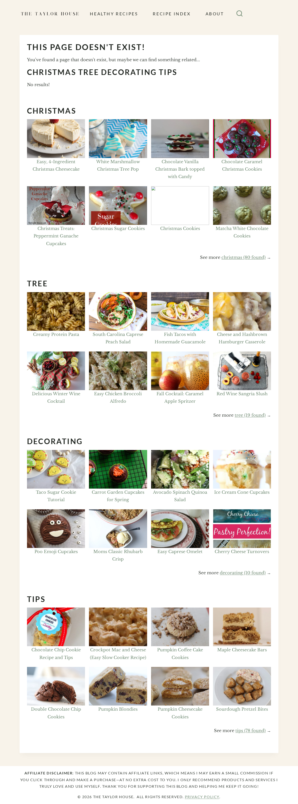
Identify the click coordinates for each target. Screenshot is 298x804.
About (215, 13)
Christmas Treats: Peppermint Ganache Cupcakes (56, 236)
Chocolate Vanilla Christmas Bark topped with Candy (180, 169)
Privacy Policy (202, 796)
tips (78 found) (250, 730)
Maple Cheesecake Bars (242, 649)
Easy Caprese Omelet (180, 551)
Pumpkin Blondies (118, 709)
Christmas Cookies (180, 228)
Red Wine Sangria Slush (242, 393)
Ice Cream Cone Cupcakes (242, 492)
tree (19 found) (250, 415)
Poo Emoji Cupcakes (56, 551)
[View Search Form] (239, 14)
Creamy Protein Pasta (56, 334)
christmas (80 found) (243, 257)
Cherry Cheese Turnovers (242, 551)
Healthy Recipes (114, 13)
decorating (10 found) (243, 572)
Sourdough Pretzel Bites (242, 709)
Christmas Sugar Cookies (118, 228)
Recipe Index (172, 13)
